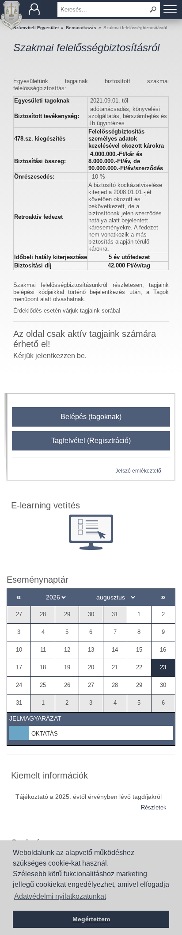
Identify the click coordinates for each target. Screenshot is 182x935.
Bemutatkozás (81, 27)
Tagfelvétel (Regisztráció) (91, 440)
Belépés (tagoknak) (91, 416)
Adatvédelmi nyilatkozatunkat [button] (60, 896)
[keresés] (153, 9)
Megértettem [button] (91, 919)
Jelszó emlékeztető (138, 470)
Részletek (154, 807)
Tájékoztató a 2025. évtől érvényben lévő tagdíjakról (88, 796)
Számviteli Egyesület (36, 27)
